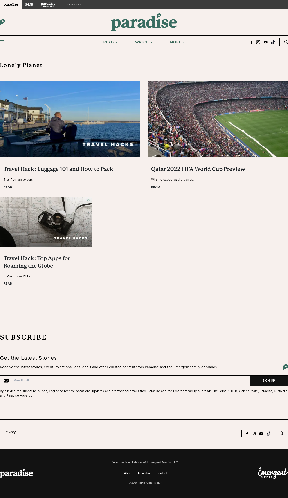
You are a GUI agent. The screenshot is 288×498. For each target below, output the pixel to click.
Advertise (144, 473)
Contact (161, 473)
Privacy (10, 431)
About (128, 473)
